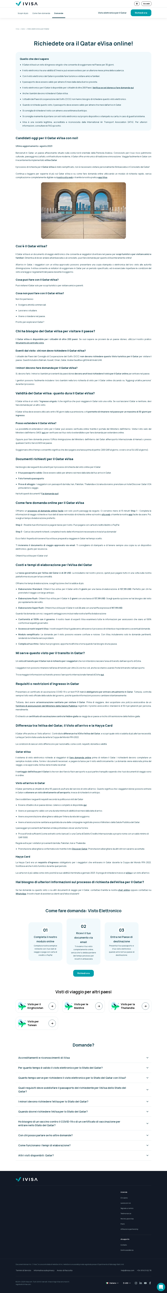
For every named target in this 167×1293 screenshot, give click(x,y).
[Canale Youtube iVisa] (145, 1283)
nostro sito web (65, 177)
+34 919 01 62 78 (144, 1270)
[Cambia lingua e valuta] (136, 4)
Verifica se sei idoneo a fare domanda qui (113, 87)
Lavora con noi (126, 1203)
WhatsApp (21, 893)
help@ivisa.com (127, 1270)
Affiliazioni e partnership (129, 1229)
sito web (106, 514)
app (130, 514)
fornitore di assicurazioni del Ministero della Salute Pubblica (46, 705)
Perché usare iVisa (127, 1219)
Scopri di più (23, 13)
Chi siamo (124, 1198)
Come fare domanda (41, 13)
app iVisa (102, 177)
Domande (58, 13)
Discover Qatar (79, 848)
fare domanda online (80, 757)
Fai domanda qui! (50, 493)
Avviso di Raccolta (64, 1270)
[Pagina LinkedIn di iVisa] (140, 1283)
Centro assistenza (127, 1250)
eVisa (129, 872)
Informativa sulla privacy (44, 1270)
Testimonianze (126, 1213)
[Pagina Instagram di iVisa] (136, 1283)
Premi (123, 1224)
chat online (124, 890)
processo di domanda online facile (45, 510)
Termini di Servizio (23, 1270)
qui (43, 432)
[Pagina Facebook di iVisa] (150, 1283)
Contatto (124, 1245)
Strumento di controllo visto (30, 342)
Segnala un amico (127, 1208)
